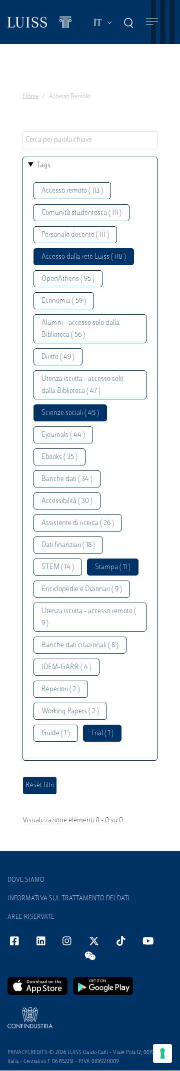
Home (30, 97)
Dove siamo (26, 880)
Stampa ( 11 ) (112, 567)
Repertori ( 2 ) (61, 689)
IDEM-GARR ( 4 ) (67, 667)
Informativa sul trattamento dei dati (69, 899)
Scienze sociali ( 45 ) (70, 413)
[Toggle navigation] (152, 22)
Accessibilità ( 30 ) (67, 501)
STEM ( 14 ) (58, 567)
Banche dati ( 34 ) (67, 479)
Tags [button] (43, 165)
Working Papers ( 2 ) (70, 711)
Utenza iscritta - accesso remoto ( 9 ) (89, 617)
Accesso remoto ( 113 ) (72, 191)
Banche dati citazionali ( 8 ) (80, 645)
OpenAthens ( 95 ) (68, 279)
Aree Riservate (31, 917)
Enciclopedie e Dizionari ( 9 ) (82, 589)
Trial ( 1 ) (102, 733)
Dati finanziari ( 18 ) (68, 545)
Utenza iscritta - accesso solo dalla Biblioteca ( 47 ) (83, 385)
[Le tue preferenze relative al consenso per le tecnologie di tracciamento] (162, 1053)
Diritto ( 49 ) (58, 357)
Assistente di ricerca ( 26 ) (78, 523)
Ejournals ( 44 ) (63, 435)
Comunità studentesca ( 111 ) (82, 213)
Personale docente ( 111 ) (75, 235)
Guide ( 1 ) (56, 733)
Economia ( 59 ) (64, 301)
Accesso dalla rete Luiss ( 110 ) (84, 257)
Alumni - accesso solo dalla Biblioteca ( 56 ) (81, 329)
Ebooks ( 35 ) (60, 457)
